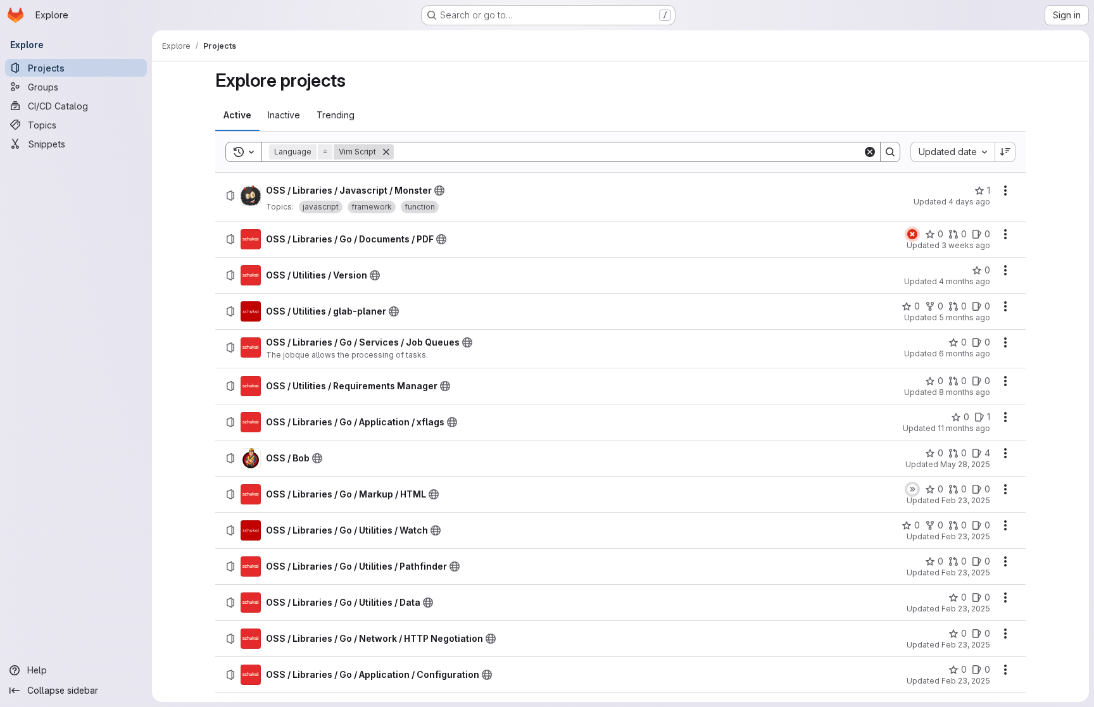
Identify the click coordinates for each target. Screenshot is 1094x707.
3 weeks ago (965, 245)
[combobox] (952, 152)
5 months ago (964, 317)
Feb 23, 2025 (965, 500)
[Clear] (869, 152)
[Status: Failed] (912, 234)
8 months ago (964, 392)
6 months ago (964, 353)
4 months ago (964, 281)
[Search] (890, 152)
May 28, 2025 (965, 464)
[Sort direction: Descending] (1005, 152)
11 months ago (964, 428)
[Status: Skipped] (912, 489)
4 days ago (969, 201)
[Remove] (386, 152)
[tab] (237, 115)
